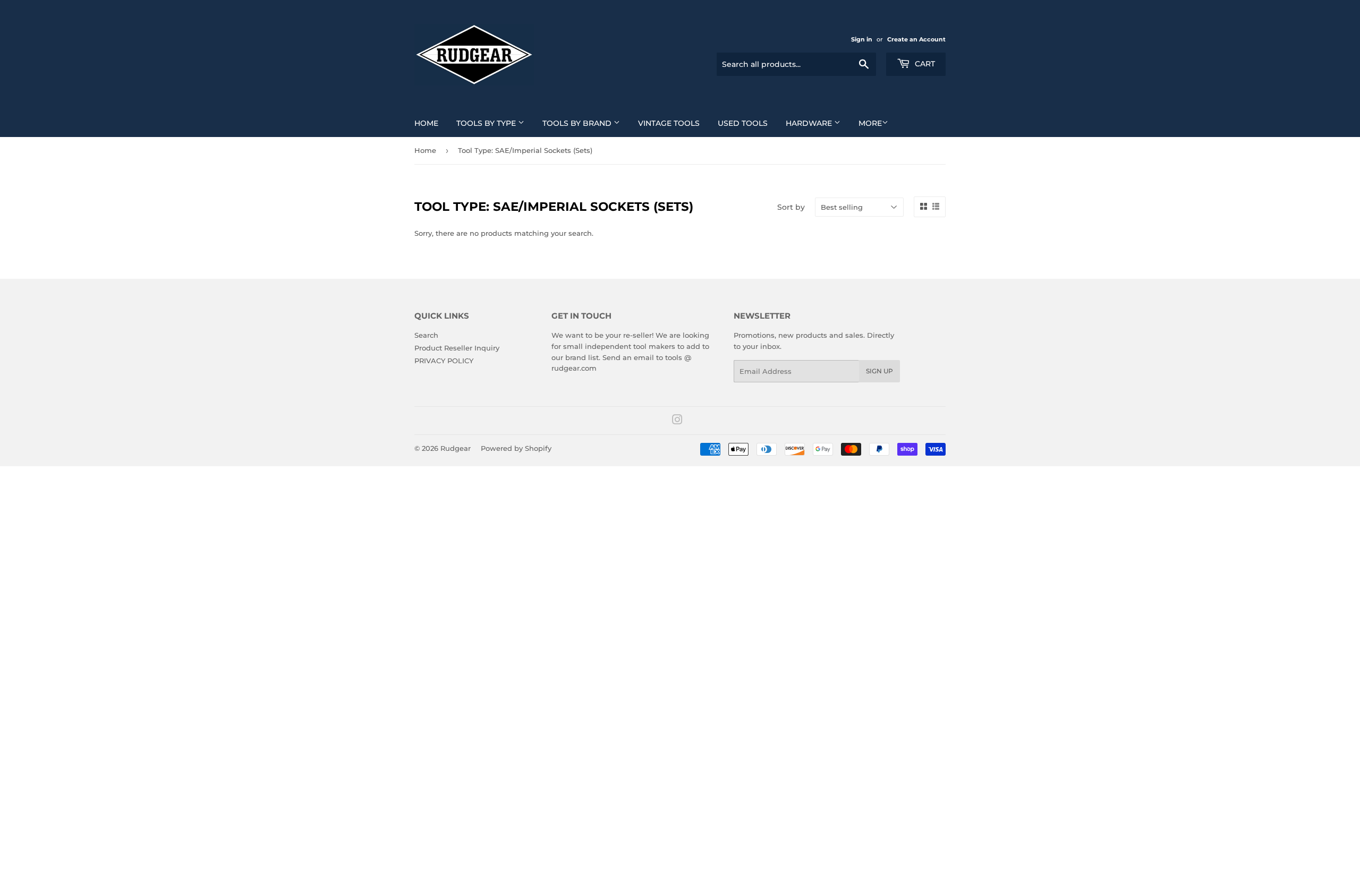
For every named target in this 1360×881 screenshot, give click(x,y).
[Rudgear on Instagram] (677, 421)
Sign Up (879, 371)
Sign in (861, 39)
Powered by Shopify (516, 448)
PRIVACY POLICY (443, 360)
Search (426, 335)
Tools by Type (487, 123)
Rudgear (455, 448)
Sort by (791, 207)
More (870, 123)
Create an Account (916, 39)
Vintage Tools (669, 123)
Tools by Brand (578, 123)
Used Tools (743, 123)
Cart (924, 64)
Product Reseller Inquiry (456, 348)
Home (426, 123)
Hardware (810, 123)
